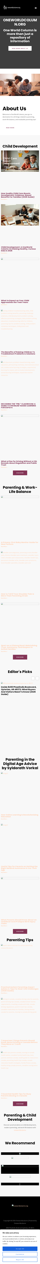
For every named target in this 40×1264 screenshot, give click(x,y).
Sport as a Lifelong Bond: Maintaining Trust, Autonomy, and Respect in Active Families (19, 647)
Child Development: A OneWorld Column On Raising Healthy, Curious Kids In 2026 (18, 249)
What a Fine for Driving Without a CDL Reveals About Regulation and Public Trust (19, 463)
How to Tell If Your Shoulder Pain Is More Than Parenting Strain (17, 595)
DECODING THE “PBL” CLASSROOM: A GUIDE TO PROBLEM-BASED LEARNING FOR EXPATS (18, 406)
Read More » (4, 199)
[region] (20, 1246)
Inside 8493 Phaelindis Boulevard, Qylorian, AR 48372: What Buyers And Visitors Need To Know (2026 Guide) (18, 690)
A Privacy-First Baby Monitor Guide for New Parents (19, 543)
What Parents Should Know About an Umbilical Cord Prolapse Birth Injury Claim (19, 922)
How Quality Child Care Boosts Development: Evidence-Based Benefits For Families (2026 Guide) (17, 195)
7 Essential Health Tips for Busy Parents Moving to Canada (16, 1095)
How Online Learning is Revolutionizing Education (19, 816)
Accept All (20, 1249)
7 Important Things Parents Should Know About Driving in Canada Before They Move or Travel (19, 1042)
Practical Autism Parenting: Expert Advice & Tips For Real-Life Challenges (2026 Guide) (19, 989)
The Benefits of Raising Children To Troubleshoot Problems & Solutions (18, 353)
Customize (20, 1254)
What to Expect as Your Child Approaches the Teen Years (15, 301)
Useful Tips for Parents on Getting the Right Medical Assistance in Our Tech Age (19, 868)
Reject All (20, 1260)
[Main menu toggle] (36, 8)
